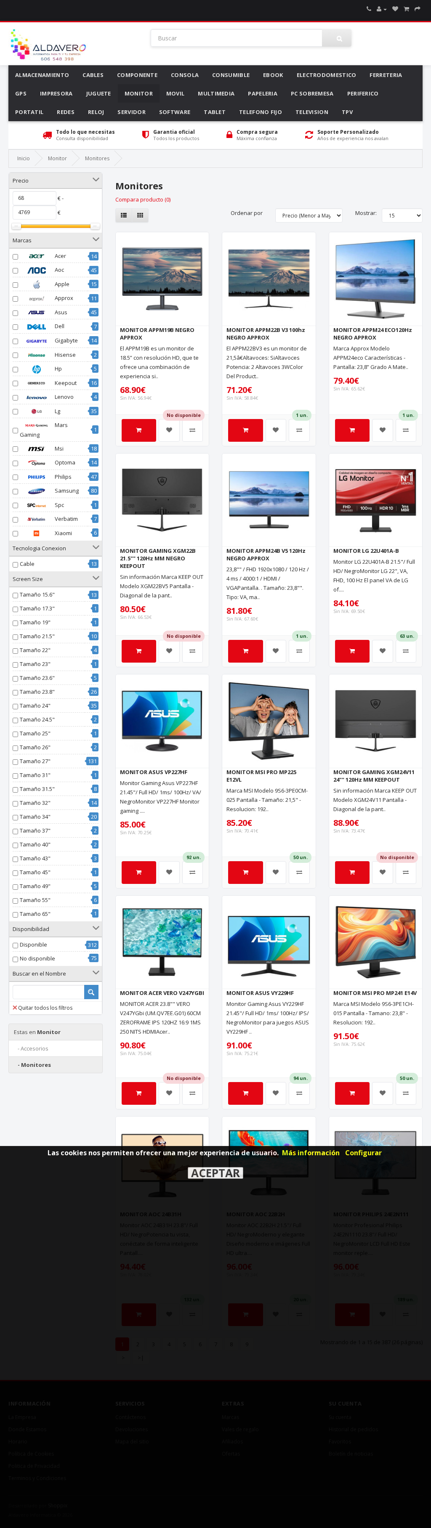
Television (311, 112)
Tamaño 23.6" (37, 678)
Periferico (363, 93)
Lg (56, 411)
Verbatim (65, 519)
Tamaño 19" (35, 622)
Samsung (66, 490)
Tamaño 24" (35, 705)
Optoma (64, 462)
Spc (58, 505)
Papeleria (262, 93)
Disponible (33, 944)
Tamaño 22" (35, 650)
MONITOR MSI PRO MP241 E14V (375, 993)
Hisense (64, 354)
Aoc (58, 269)
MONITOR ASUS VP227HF (153, 772)
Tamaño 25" (35, 733)
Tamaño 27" (35, 761)
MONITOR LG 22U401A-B (366, 550)
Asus (60, 312)
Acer (59, 256)
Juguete (98, 93)
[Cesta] (406, 9)
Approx (63, 298)
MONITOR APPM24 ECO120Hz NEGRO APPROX (372, 333)
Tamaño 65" (35, 914)
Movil (175, 93)
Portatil (29, 112)
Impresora (56, 93)
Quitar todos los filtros (45, 1007)
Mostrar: (366, 213)
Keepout (65, 383)
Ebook (273, 75)
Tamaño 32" (35, 802)
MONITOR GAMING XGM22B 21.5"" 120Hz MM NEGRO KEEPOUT (158, 558)
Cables (93, 75)
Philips (62, 476)
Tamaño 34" (35, 816)
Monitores (97, 158)
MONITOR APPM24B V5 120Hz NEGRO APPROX (266, 554)
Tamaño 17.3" (37, 608)
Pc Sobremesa (312, 93)
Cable (27, 564)
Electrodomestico (327, 75)
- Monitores (32, 1065)
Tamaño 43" (35, 858)
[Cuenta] (382, 9)
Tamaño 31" (35, 775)
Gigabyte (65, 340)
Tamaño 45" (35, 872)
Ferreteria (386, 75)
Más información (311, 1152)
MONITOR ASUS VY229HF (260, 993)
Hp (57, 368)
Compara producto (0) (142, 199)
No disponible (37, 958)
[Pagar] (417, 9)
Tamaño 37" (35, 830)
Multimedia (216, 93)
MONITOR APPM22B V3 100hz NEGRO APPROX (265, 333)
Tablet (215, 112)
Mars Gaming (44, 429)
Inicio (23, 158)
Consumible (231, 75)
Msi (58, 448)
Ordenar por (247, 213)
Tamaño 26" (35, 747)
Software (174, 112)
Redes (65, 112)
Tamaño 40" (35, 844)
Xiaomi (62, 533)
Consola (185, 75)
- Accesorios (31, 1048)
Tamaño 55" (35, 900)
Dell (58, 326)
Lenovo (63, 397)
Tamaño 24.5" (37, 719)
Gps (21, 93)
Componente (137, 75)
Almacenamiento (42, 75)
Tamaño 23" (35, 664)
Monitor (139, 93)
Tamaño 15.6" (37, 594)
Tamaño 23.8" (37, 691)
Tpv (347, 112)
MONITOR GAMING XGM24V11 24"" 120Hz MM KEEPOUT (374, 775)
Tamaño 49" (35, 886)
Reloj (96, 112)
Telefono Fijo (260, 112)
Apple (61, 284)
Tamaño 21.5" (37, 636)
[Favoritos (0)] (395, 9)
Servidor (131, 112)
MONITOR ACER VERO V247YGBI (162, 993)
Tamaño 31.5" (37, 789)
